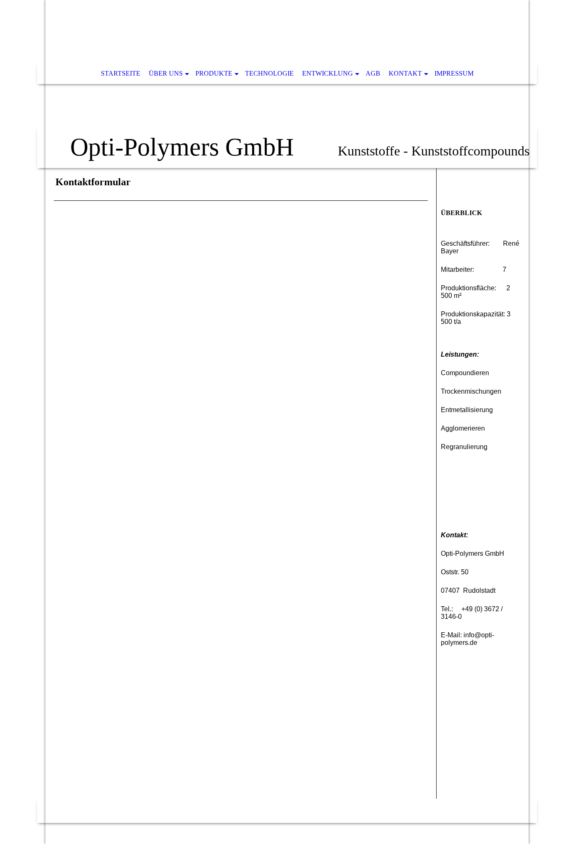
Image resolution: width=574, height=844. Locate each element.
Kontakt (405, 73)
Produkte (213, 73)
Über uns (166, 73)
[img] (287, 84)
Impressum (454, 73)
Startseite (120, 73)
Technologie (269, 73)
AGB (373, 73)
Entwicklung (327, 73)
